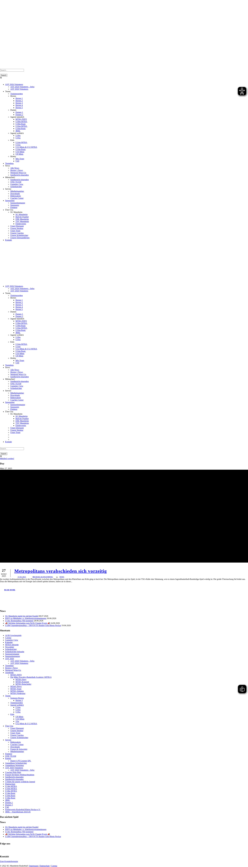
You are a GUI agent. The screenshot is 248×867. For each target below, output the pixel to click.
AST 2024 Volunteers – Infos (22, 87)
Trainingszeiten (16, 94)
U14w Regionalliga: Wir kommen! (19, 621)
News (62, 577)
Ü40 (17, 161)
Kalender (9, 642)
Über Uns (9, 726)
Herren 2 (19, 101)
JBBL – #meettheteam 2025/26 (17, 812)
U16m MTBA (21, 126)
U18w (18, 135)
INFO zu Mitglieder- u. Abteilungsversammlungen (25, 618)
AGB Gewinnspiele (13, 635)
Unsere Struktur (16, 228)
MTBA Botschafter (23, 684)
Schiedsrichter (16, 187)
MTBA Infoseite (12, 645)
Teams (7, 696)
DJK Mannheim (22, 219)
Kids (12, 714)
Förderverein (21, 224)
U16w (18, 138)
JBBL (18, 131)
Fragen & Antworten (18, 749)
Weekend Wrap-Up (18, 173)
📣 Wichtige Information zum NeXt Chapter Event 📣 (27, 623)
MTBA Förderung (17, 693)
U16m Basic (21, 128)
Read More (9, 590)
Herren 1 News (16, 170)
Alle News (14, 168)
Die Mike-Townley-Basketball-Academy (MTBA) (31, 677)
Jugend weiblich (17, 705)
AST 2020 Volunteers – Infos (22, 770)
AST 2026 (9, 659)
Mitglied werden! (7, 458)
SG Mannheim (22, 214)
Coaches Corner (17, 198)
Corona (8, 638)
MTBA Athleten (17, 691)
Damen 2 (19, 115)
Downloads (15, 193)
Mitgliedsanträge (17, 191)
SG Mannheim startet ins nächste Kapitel (21, 616)
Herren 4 (19, 105)
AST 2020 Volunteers (14, 768)
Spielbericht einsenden (19, 175)
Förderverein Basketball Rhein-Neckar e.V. (22, 809)
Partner (8, 758)
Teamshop (9, 163)
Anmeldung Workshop (14, 765)
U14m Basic (21, 149)
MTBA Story (21, 679)
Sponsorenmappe (12, 654)
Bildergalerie (15, 196)
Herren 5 (19, 108)
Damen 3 (9, 805)
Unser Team (15, 231)
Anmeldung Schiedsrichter (16, 763)
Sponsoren (14, 205)
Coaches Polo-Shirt (13, 772)
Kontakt (8, 240)
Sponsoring (9, 200)
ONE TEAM (15, 182)
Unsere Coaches (17, 233)
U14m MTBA (21, 142)
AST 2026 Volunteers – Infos (22, 661)
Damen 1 (19, 112)
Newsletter (9, 647)
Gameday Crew (16, 184)
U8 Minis (19, 154)
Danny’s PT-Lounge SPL (20, 761)
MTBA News (16, 686)
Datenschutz (10, 784)
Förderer (13, 207)
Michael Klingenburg (43, 577)
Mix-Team (20, 159)
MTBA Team (15, 689)
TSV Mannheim (22, 221)
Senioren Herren (17, 698)
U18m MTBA (21, 121)
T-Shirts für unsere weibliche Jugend (20, 782)
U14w (18, 145)
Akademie (9, 672)
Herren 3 (19, 103)
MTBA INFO (21, 119)
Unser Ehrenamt (17, 226)
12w (17, 721)
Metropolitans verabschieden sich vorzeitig (60, 571)
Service (8, 740)
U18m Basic (21, 124)
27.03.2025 (22, 577)
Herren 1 (19, 98)
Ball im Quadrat (22, 217)
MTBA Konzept (22, 682)
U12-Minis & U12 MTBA (26, 147)
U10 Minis (20, 152)
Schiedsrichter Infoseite (14, 652)
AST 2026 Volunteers (14, 84)
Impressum (34, 866)
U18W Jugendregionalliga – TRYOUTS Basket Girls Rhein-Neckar (33, 625)
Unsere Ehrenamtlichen (19, 238)
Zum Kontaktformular (9, 861)
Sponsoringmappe (17, 203)
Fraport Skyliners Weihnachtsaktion (19, 775)
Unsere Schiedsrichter (19, 235)
